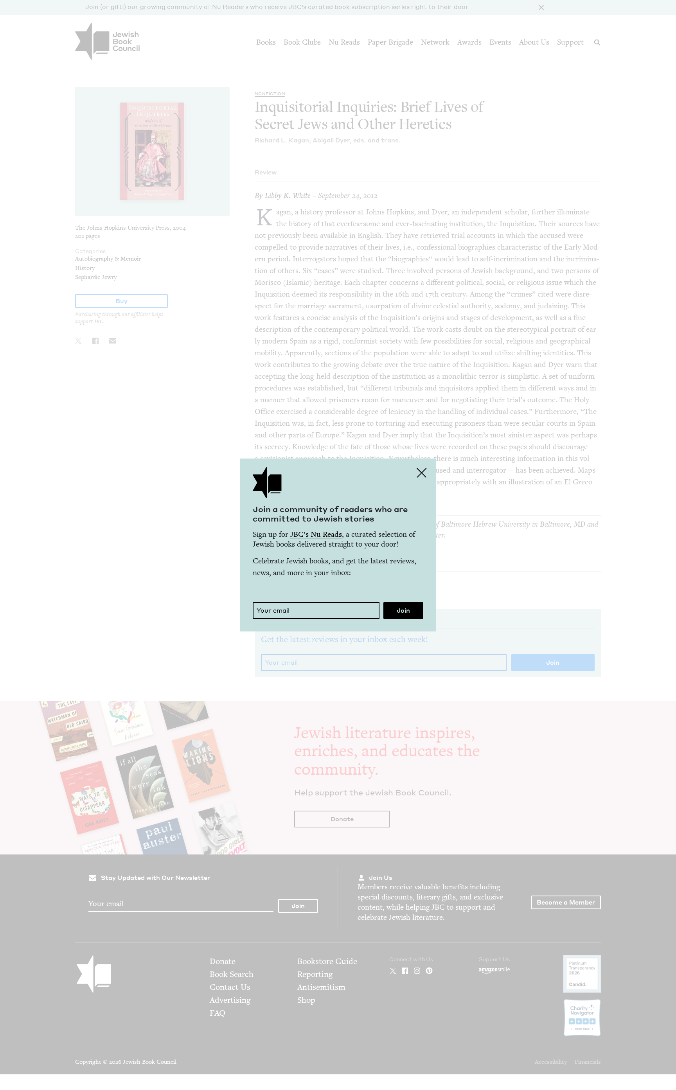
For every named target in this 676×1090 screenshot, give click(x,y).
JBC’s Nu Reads (316, 534)
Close (421, 472)
